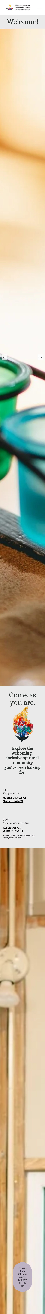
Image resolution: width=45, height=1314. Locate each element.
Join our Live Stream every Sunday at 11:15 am (22, 1277)
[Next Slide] (40, 357)
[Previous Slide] (4, 357)
